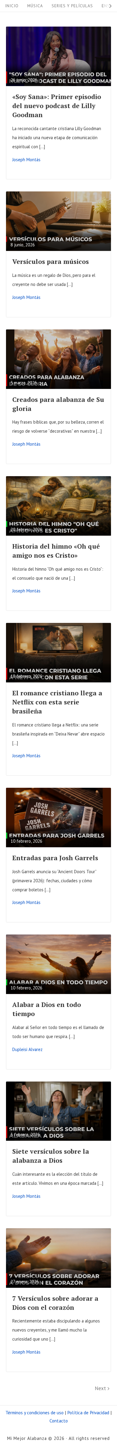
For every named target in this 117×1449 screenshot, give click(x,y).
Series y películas (72, 5)
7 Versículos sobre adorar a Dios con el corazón (55, 1303)
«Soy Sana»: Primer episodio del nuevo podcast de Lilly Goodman (56, 105)
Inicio (12, 5)
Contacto (59, 1421)
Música (35, 5)
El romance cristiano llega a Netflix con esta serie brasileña (57, 702)
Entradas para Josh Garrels (55, 858)
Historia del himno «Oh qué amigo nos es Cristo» (56, 550)
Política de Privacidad (88, 1412)
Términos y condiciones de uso (34, 1412)
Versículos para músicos (50, 261)
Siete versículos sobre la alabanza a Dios (50, 1156)
